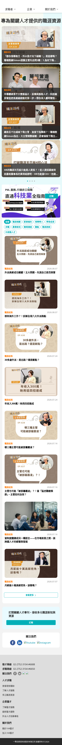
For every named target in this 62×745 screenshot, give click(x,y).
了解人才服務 (8, 690)
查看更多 (30, 595)
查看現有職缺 (8, 685)
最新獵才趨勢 (8, 711)
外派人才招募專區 (10, 716)
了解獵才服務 (8, 707)
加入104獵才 (8, 733)
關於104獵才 (8, 728)
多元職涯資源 (8, 694)
